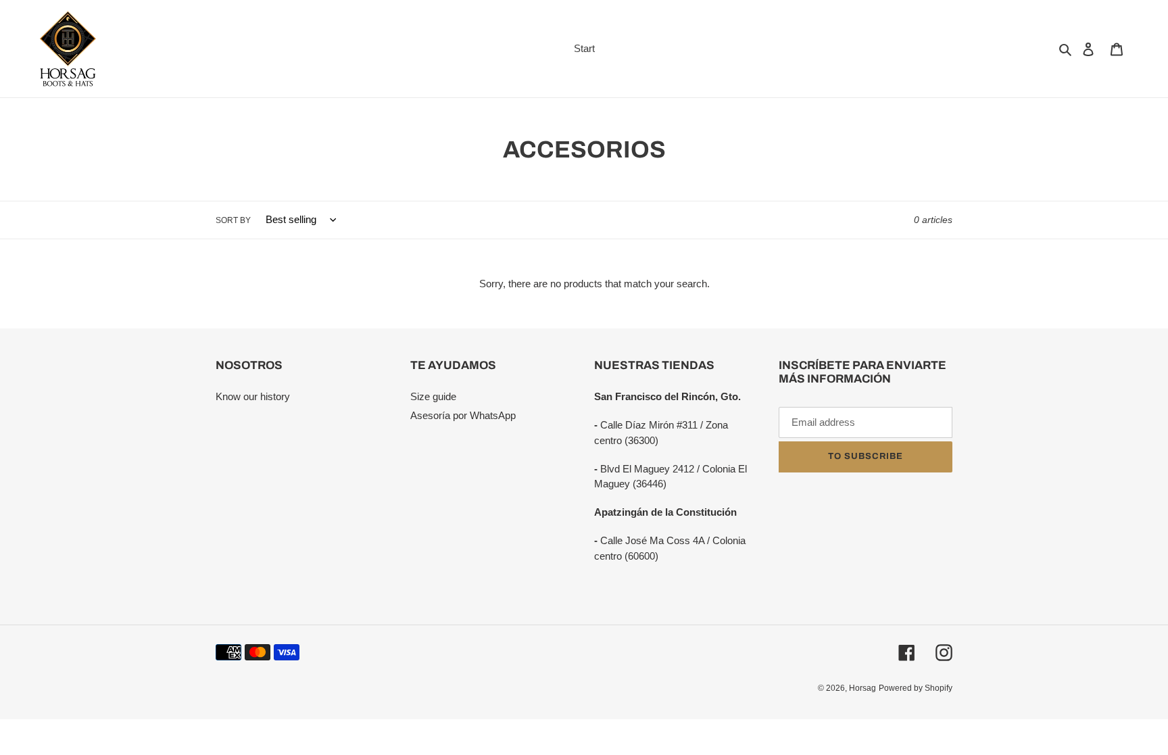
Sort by (233, 220)
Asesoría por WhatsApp (463, 415)
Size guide (433, 396)
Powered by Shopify (915, 688)
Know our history (253, 396)
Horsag (862, 688)
